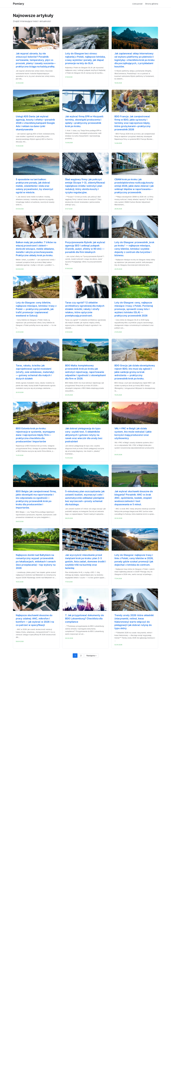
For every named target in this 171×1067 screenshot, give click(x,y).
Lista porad (137, 4)
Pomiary (18, 3)
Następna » (91, 655)
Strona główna (151, 4)
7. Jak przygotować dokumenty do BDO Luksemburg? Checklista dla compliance (84, 618)
